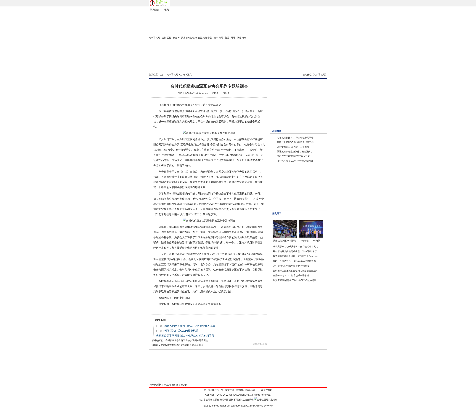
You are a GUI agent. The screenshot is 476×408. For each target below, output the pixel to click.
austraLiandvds (211, 405)
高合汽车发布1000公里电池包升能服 (295, 161)
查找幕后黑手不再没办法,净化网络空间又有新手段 (185, 335)
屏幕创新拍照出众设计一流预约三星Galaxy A (295, 256)
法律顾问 (240, 390)
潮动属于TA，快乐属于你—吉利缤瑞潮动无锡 (295, 246)
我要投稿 (229, 390)
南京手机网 (154, 37)
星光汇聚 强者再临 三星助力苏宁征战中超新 (294, 280)
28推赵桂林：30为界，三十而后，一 (295, 147)
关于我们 (208, 390)
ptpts (233, 405)
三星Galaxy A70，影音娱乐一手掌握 (291, 275)
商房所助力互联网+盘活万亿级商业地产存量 (189, 326)
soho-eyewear (265, 405)
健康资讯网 (181, 385)
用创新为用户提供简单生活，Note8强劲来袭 (295, 251)
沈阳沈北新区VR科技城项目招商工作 (295, 142)
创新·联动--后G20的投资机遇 (181, 330)
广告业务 (218, 390)
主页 (162, 74)
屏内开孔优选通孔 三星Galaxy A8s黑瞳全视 (294, 261)
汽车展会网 (170, 385)
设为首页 (154, 9)
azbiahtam (225, 405)
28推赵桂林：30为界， (310, 240)
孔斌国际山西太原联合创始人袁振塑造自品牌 (295, 270)
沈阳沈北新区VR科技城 (284, 240)
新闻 (182, 74)
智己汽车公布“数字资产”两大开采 (293, 156)
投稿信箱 (250, 390)
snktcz (254, 405)
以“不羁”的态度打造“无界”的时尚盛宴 (291, 266)
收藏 (166, 9)
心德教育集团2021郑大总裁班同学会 (295, 137)
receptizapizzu (243, 405)
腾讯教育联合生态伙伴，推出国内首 (295, 151)
